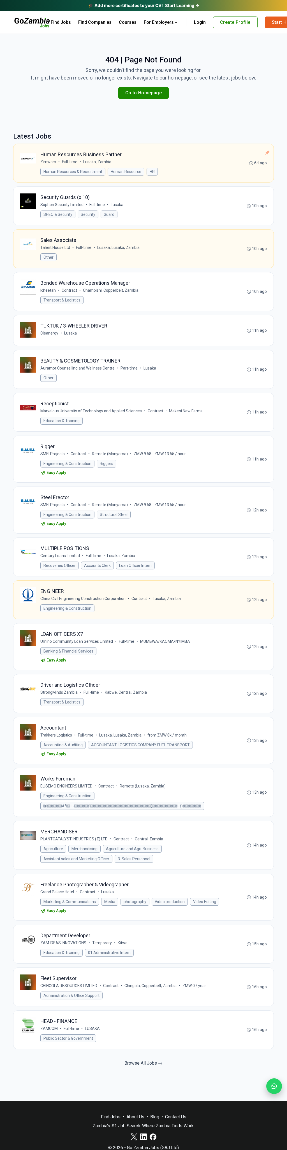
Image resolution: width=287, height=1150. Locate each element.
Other (48, 257)
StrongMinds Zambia (59, 692)
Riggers (106, 463)
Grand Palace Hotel (57, 892)
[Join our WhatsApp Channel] (274, 1086)
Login (200, 22)
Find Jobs (61, 22)
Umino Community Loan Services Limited (76, 641)
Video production (170, 901)
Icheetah (48, 290)
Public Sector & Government (68, 1038)
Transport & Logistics (61, 300)
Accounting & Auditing (63, 745)
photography (135, 901)
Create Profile (235, 22)
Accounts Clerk (97, 565)
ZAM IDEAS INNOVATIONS (63, 943)
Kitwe (123, 943)
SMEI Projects (52, 454)
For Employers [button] (159, 22)
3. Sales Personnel (134, 859)
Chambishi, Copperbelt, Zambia (110, 290)
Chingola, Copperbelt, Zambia (150, 985)
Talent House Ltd (55, 247)
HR (152, 171)
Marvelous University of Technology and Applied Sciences (91, 411)
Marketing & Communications (69, 901)
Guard (109, 214)
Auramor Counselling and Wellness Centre (77, 368)
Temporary (102, 943)
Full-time (69, 162)
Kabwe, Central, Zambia (126, 692)
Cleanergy (49, 333)
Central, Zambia (149, 839)
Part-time (129, 368)
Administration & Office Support (71, 995)
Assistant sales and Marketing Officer (76, 859)
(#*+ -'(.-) (122, 806)
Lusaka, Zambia (97, 162)
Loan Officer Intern (135, 565)
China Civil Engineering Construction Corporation (83, 598)
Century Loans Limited (60, 555)
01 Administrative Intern (109, 952)
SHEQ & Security (57, 214)
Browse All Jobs (141, 1063)
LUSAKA (92, 1028)
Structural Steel (114, 514)
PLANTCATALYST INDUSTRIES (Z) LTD (74, 839)
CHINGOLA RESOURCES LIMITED (68, 985)
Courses (127, 22)
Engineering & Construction (67, 463)
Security (88, 214)
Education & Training (61, 421)
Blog (154, 1116)
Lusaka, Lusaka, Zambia (118, 247)
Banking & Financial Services (68, 651)
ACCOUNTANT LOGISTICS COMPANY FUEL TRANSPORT (140, 745)
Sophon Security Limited (62, 204)
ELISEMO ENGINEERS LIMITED (66, 786)
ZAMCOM (49, 1028)
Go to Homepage (143, 92)
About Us (135, 1116)
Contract (69, 290)
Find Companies (95, 22)
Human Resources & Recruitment (72, 171)
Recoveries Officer (59, 565)
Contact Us (175, 1116)
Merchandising (84, 849)
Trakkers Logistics (56, 735)
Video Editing (204, 901)
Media (109, 901)
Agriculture (53, 849)
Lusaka (117, 204)
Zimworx (48, 162)
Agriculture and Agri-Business (132, 849)
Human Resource (126, 171)
